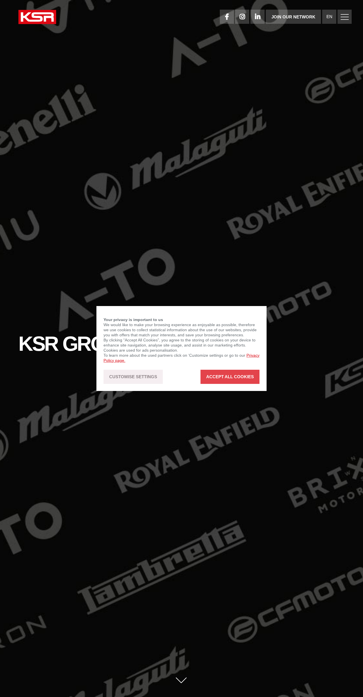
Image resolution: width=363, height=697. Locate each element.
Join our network (293, 16)
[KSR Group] (37, 17)
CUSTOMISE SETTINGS (133, 377)
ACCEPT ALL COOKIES (230, 377)
